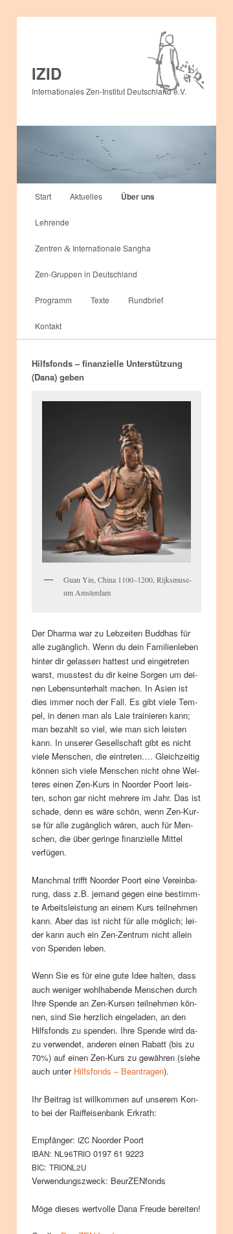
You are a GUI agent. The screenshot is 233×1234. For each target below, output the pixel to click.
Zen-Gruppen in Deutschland (86, 273)
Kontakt (48, 325)
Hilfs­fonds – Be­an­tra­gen (119, 1071)
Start (43, 196)
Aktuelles (86, 196)
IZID (46, 73)
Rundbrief (145, 299)
